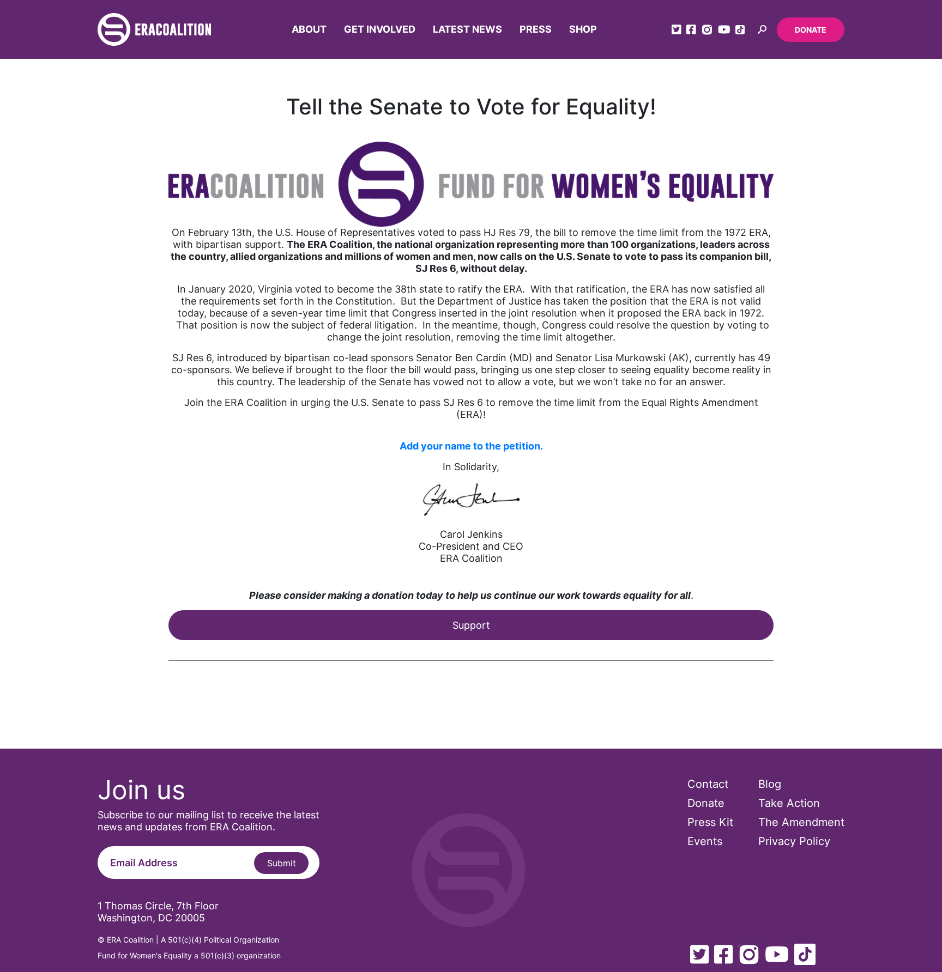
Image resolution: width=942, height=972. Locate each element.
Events (704, 841)
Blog (769, 784)
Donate (810, 29)
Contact (707, 784)
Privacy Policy (794, 841)
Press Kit (710, 822)
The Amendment (801, 822)
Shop (583, 29)
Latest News (467, 29)
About (309, 29)
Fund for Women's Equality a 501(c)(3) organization (189, 955)
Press (536, 29)
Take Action (789, 803)
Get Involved (379, 29)
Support (471, 625)
